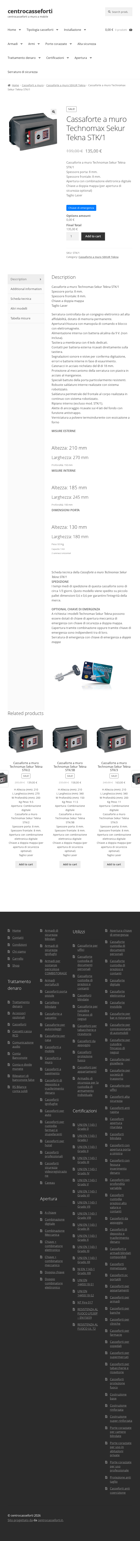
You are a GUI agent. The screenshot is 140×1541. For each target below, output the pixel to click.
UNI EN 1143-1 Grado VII (87, 1204)
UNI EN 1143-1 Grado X (87, 1238)
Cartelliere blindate (52, 1004)
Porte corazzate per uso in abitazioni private (120, 1449)
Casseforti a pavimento (53, 1071)
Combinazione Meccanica (55, 1233)
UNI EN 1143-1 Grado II (87, 1149)
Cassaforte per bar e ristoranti (120, 1016)
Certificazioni (55, 58)
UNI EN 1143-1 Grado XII (87, 1260)
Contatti (18, 938)
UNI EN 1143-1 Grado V (87, 1182)
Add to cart (93, 236)
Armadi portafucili (52, 982)
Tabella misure (20, 318)
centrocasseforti (30, 11)
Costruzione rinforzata (118, 1408)
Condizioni (19, 945)
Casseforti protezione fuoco (84, 1056)
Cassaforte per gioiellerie (120, 1061)
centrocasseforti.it (50, 1520)
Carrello (17, 959)
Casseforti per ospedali (119, 1344)
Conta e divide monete (22, 1067)
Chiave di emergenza (81, 208)
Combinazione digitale (55, 1221)
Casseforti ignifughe (52, 1102)
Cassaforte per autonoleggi (55, 1027)
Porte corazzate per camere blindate (120, 1432)
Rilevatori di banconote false (23, 1078)
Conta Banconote (19, 1056)
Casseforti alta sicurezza (120, 1099)
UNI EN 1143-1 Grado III (87, 1160)
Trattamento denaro (22, 58)
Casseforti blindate (84, 997)
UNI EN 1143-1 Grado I (87, 1138)
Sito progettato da (20, 1520)
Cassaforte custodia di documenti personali (85, 963)
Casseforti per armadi (119, 1299)
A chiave (50, 1213)
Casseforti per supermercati (119, 1355)
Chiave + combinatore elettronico (54, 1246)
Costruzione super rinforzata (121, 1419)
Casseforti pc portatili (119, 1277)
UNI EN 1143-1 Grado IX (87, 1227)
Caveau (50, 1183)
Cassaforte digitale (117, 982)
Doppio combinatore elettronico (54, 1283)
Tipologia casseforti (40, 30)
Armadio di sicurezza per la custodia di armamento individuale (88, 1086)
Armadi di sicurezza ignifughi (51, 950)
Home (12, 30)
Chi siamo (19, 952)
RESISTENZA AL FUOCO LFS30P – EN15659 (87, 1313)
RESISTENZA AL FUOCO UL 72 (87, 1327)
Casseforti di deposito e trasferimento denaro (54, 1086)
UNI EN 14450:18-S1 (85, 1282)
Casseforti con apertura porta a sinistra (120, 1149)
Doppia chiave (54, 1272)
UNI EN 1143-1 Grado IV (87, 1171)
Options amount (78, 216)
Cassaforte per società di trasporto (120, 1074)
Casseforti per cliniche (119, 1321)
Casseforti (19, 1024)
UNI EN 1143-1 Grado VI (87, 1193)
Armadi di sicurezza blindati (51, 935)
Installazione (72, 30)
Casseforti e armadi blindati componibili (120, 1253)
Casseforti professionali (54, 1154)
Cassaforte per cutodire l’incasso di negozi (87, 1012)
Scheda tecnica (20, 299)
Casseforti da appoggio (86, 1043)
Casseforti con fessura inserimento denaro (120, 1166)
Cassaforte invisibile (117, 1004)
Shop (16, 965)
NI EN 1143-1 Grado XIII (86, 1271)
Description (18, 279)
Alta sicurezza (86, 44)
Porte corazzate (56, 44)
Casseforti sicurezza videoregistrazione (56, 1169)
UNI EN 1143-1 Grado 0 (87, 1127)
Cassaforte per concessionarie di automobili (120, 1029)
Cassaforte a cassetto (53, 1016)
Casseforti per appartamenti (87, 1069)
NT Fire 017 (85, 1302)
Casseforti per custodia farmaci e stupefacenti (54, 1128)
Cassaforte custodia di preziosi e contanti (85, 982)
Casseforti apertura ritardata (117, 1123)
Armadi (13, 44)
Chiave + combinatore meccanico (54, 1261)
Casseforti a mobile (53, 1049)
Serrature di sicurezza (23, 72)
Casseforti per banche (119, 1310)
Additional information (26, 289)
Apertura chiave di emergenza (121, 933)
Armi (31, 44)
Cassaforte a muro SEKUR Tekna (65, 85)
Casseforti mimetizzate (118, 1266)
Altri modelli (18, 308)
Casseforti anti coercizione (120, 1490)
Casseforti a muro (33, 85)
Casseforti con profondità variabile (120, 1184)
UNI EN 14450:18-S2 (85, 1293)
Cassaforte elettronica (117, 993)
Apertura (81, 58)
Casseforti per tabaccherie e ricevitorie (87, 1030)
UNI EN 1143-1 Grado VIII (87, 1215)
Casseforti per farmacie (119, 1333)
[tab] (26, 279)
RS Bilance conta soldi (20, 1089)
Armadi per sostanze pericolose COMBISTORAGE (56, 967)
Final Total (73, 225)
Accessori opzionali (19, 1015)
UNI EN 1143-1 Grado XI (87, 1249)
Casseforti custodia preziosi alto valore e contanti (118, 1203)
